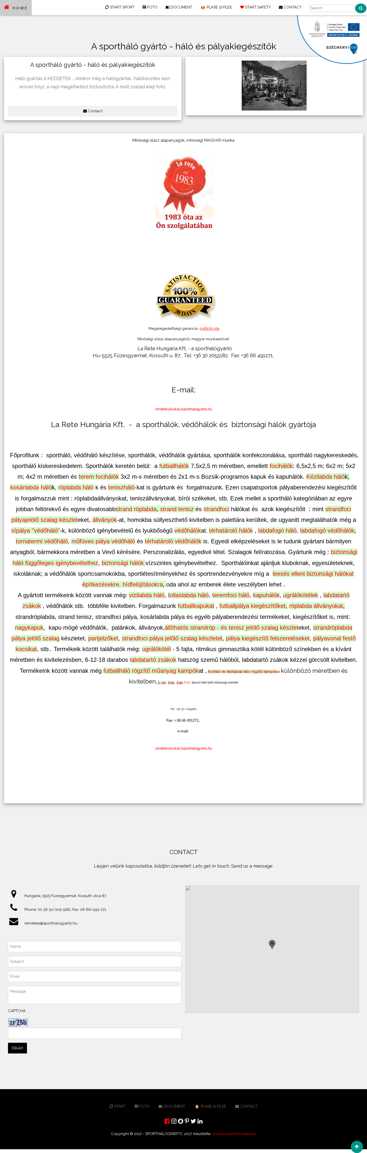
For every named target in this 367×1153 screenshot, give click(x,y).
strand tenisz (177, 509)
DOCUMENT (181, 7)
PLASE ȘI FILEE (219, 7)
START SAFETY (257, 7)
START (119, 1106)
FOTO (152, 7)
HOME (19, 7)
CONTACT (292, 7)
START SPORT (122, 7)
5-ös (187, 682)
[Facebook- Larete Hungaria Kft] (167, 1121)
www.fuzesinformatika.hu (234, 1134)
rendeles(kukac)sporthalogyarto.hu (183, 409)
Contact (94, 111)
